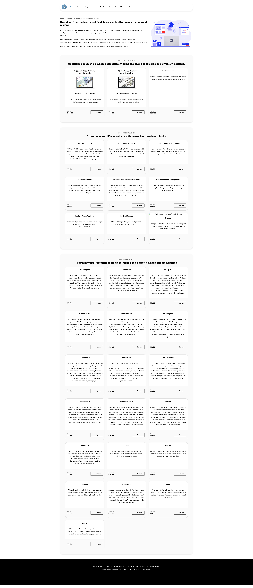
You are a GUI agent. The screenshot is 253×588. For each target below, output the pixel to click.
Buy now (98, 112)
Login (128, 7)
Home (72, 7)
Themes (79, 7)
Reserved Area (119, 7)
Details (84, 87)
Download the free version (85, 154)
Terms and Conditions (119, 569)
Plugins (87, 7)
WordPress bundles (99, 7)
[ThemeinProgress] (64, 7)
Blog (110, 7)
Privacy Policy (105, 569)
